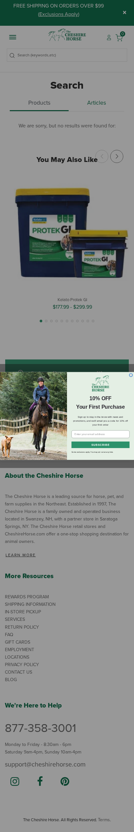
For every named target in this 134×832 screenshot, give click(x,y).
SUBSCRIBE (100, 445)
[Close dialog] (131, 375)
